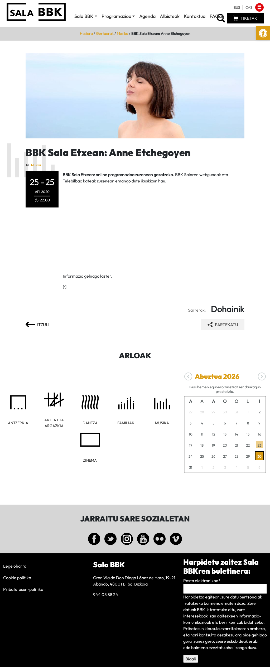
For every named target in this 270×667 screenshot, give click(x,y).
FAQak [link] (217, 16)
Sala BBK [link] (83, 16)
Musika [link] (122, 33)
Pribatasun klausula (201, 628)
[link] (263, 33)
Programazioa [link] (116, 16)
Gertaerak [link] (105, 33)
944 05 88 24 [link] (105, 594)
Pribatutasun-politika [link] (23, 589)
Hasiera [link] (86, 33)
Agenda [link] (147, 16)
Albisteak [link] (170, 16)
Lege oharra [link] (14, 566)
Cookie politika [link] (17, 577)
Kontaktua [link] (194, 16)
